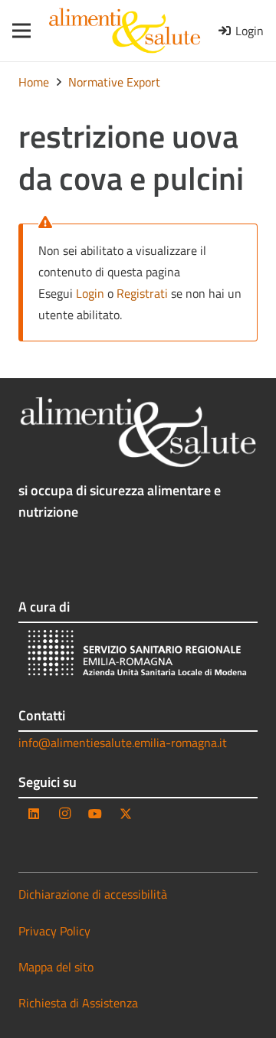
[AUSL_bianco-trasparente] (138, 655)
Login (90, 293)
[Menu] (16, 30)
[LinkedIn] (33, 813)
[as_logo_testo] (124, 31)
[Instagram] (64, 813)
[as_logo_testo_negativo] (138, 432)
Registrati (142, 293)
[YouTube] (95, 813)
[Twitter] (125, 813)
